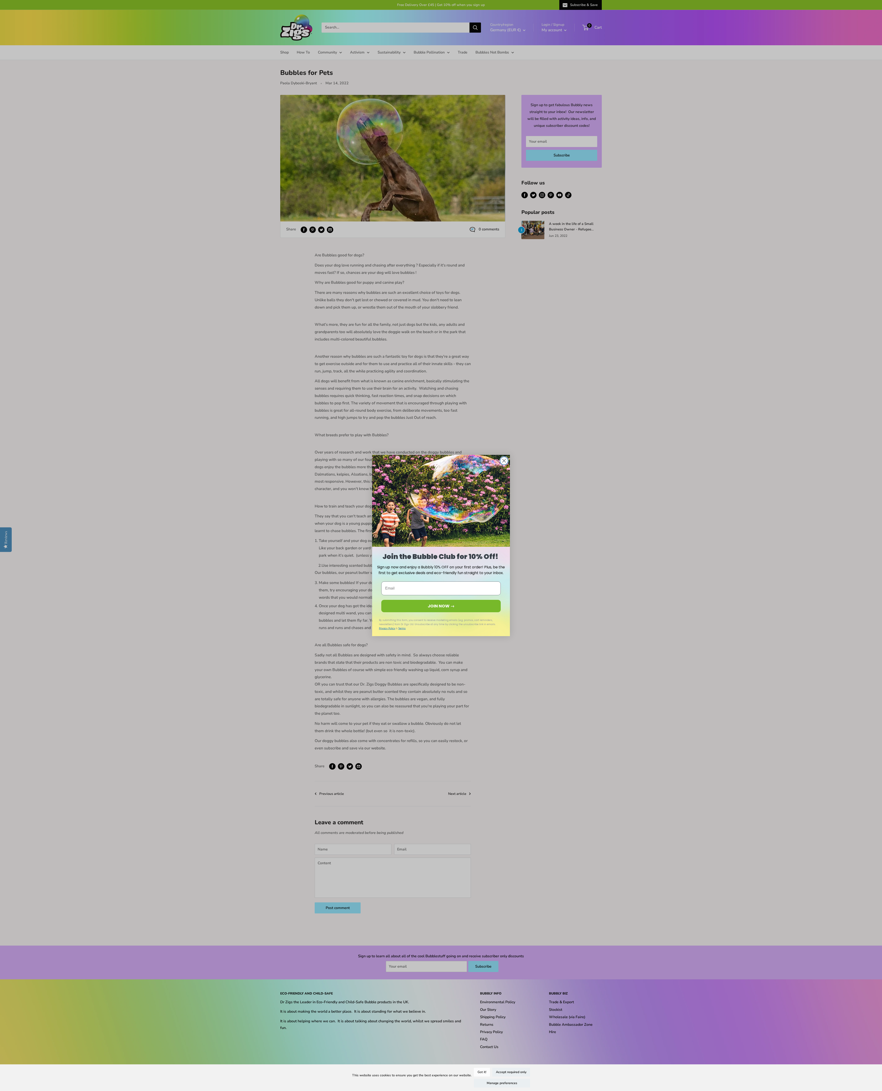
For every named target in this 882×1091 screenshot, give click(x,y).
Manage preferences (502, 1083)
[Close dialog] (504, 461)
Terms (402, 628)
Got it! (482, 1072)
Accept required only (511, 1072)
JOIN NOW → (441, 606)
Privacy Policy (387, 628)
